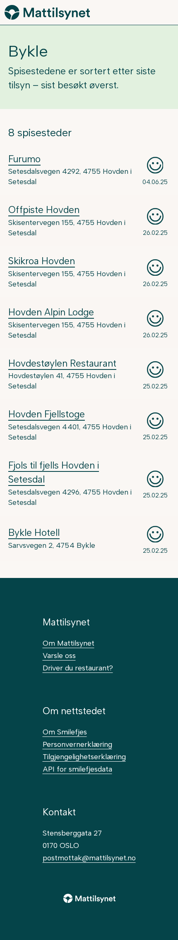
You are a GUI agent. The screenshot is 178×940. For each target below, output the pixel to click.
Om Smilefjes (65, 731)
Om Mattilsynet (68, 643)
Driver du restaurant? (78, 667)
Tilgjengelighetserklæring (84, 756)
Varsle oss (59, 655)
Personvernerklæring (77, 744)
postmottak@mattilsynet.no (89, 857)
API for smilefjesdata (77, 769)
